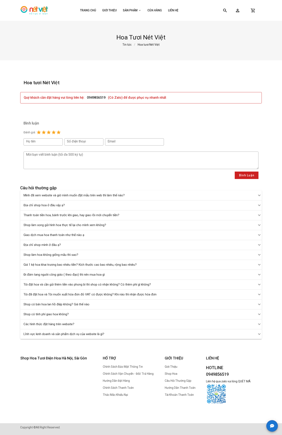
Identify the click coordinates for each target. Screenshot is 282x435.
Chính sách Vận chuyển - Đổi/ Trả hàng (128, 373)
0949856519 (96, 98)
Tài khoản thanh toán (179, 394)
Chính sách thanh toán (118, 387)
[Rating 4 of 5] (53, 132)
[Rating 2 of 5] (43, 132)
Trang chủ (88, 10)
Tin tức (127, 44)
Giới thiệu (109, 10)
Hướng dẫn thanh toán (180, 387)
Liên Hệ (173, 10)
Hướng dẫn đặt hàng (116, 380)
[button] (237, 10)
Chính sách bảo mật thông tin (123, 366)
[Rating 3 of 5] (48, 132)
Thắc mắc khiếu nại (115, 394)
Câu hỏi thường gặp (178, 380)
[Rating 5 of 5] (58, 132)
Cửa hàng (154, 10)
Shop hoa (171, 373)
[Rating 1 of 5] (38, 132)
